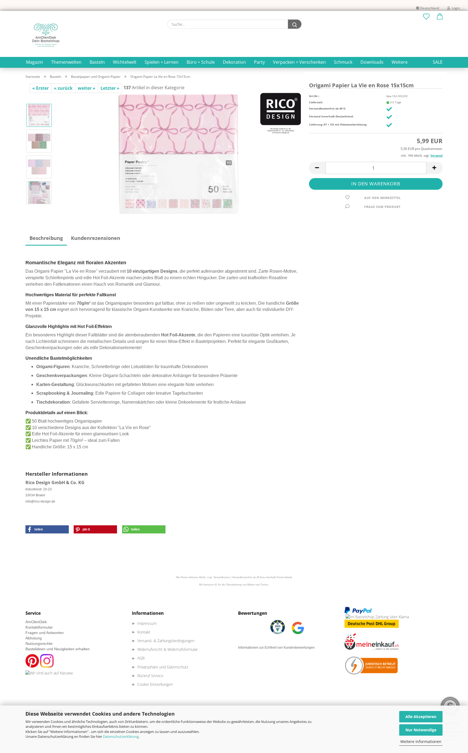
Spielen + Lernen (161, 62)
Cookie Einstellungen (155, 684)
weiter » (86, 88)
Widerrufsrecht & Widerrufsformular (167, 649)
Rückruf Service (150, 675)
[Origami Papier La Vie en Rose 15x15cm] (179, 153)
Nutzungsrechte (39, 643)
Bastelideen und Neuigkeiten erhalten (57, 649)
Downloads (372, 62)
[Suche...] (294, 24)
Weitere (400, 62)
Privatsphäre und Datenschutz (162, 667)
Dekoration (234, 62)
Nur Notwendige (420, 729)
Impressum (147, 623)
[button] (440, 16)
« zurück (63, 88)
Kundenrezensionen (95, 238)
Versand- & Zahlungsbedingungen (165, 640)
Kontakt (143, 632)
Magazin (34, 62)
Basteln (97, 62)
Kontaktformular (39, 627)
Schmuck (343, 62)
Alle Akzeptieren (420, 716)
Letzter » (109, 88)
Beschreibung (46, 238)
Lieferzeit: (316, 102)
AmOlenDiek (36, 622)
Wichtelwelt (124, 62)
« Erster (40, 88)
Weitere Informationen (420, 741)
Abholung (33, 638)
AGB (141, 658)
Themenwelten (66, 62)
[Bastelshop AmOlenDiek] (45, 35)
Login (455, 8)
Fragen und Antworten (44, 632)
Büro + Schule (201, 62)
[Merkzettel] (426, 16)
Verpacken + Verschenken (299, 62)
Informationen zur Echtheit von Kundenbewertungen (276, 647)
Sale (438, 62)
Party (259, 62)
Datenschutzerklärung (121, 736)
